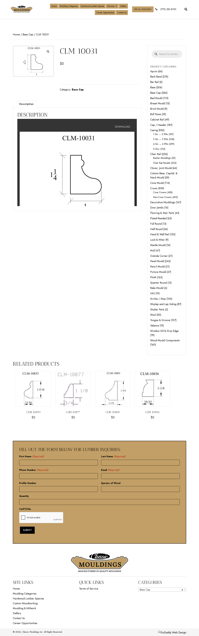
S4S (152, 293)
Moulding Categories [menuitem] (24, 594)
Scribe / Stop (158, 299)
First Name (31, 456)
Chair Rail (155, 154)
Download (122, 127)
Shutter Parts (157, 309)
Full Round (156, 224)
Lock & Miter (157, 240)
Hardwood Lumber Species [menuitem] (28, 598)
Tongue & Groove (160, 320)
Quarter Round (158, 283)
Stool (153, 315)
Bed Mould (156, 98)
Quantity (24, 496)
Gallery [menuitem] (17, 613)
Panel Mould (157, 261)
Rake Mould (156, 288)
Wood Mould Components (165, 340)
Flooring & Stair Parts (162, 213)
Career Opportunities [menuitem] (25, 623)
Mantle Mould (157, 245)
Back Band (156, 77)
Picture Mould (158, 272)
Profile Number (27, 483)
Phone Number (33, 470)
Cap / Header (158, 125)
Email (110, 470)
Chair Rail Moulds (161, 163)
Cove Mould (157, 183)
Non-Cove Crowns (162, 197)
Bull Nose (155, 114)
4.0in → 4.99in (160, 144)
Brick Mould (157, 109)
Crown (153, 188)
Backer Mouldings (162, 158)
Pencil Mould (157, 266)
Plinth (153, 277)
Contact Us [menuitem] (19, 618)
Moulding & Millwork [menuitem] (24, 608)
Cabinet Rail (157, 119)
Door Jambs (156, 207)
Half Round (156, 229)
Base (152, 87)
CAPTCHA (25, 509)
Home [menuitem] (16, 589)
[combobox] (162, 590)
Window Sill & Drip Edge (164, 331)
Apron (153, 71)
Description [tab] (26, 104)
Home (16, 34)
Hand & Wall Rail (159, 234)
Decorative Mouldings (162, 202)
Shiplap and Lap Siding (163, 304)
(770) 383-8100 (168, 9)
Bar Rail (154, 82)
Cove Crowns (160, 192)
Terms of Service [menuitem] (88, 589)
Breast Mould (157, 103)
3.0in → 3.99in (160, 139)
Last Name (113, 456)
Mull (152, 250)
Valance (154, 325)
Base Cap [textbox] (161, 590)
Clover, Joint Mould (161, 168)
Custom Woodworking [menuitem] (25, 603)
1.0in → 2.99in (160, 134)
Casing (154, 130)
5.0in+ (156, 149)
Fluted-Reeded (158, 218)
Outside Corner (159, 256)
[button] (48, 51)
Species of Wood (110, 483)
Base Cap (28, 34)
